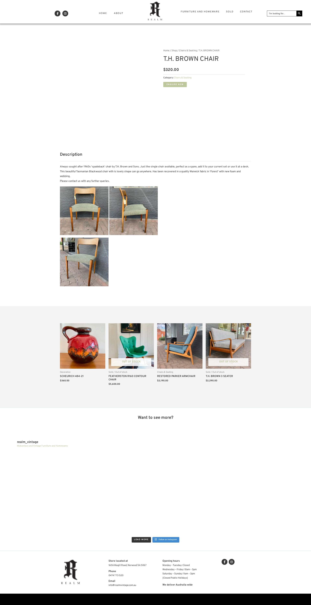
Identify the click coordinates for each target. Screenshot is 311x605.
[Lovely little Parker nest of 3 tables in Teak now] (194, 471)
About (118, 13)
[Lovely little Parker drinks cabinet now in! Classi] (117, 514)
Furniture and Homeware (200, 11)
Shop (174, 50)
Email (112, 581)
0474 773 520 (116, 575)
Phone (112, 571)
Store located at (118, 561)
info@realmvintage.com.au (122, 585)
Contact (246, 11)
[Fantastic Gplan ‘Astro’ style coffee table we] (117, 471)
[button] (175, 84)
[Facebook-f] (57, 13)
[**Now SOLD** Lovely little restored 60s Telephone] (270, 514)
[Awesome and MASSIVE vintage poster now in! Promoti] (40, 514)
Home (103, 13)
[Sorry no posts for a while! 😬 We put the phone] (194, 514)
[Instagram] (65, 13)
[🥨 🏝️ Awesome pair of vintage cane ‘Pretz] (40, 471)
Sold (230, 11)
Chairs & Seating (188, 50)
